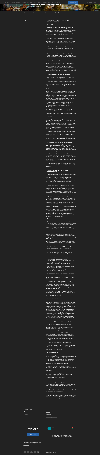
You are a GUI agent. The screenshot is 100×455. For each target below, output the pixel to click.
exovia (33, 439)
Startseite (26, 12)
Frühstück (41, 12)
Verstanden (73, 2)
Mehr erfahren (26, 445)
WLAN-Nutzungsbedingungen (51, 417)
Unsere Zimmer (33, 12)
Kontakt (57, 12)
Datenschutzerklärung (91, 2)
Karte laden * (33, 434)
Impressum (48, 412)
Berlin (46, 12)
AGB (46, 409)
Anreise (51, 12)
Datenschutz (48, 414)
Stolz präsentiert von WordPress (52, 452)
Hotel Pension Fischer (45, 4)
